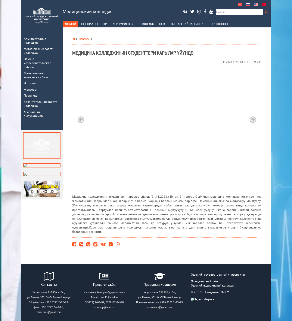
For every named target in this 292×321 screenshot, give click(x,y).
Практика (31, 95)
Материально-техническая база (36, 75)
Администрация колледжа (35, 41)
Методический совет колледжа (38, 51)
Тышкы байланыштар (187, 24)
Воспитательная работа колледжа (41, 104)
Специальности (94, 24)
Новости (84, 39)
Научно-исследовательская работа (37, 63)
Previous (81, 119)
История (30, 83)
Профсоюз (219, 24)
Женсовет (31, 89)
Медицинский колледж (87, 11)
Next (253, 119)
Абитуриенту (123, 24)
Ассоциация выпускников (33, 114)
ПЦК (162, 24)
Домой (70, 24)
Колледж (146, 24)
